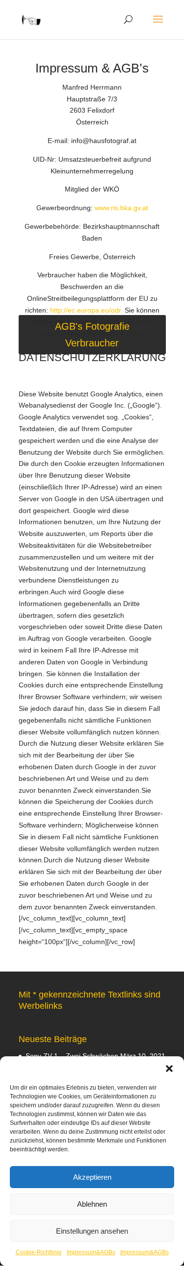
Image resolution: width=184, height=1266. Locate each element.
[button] (169, 1068)
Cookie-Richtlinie (39, 1252)
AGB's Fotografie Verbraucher (92, 334)
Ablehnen (92, 1204)
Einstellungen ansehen (92, 1231)
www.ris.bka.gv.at (121, 208)
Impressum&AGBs (91, 1252)
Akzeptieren (92, 1177)
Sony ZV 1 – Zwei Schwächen (72, 1056)
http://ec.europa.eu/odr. (87, 310)
